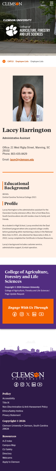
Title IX (5, 402)
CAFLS (11, 61)
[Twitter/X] (28, 385)
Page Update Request (14, 293)
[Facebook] (15, 315)
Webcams (7, 457)
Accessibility (8, 398)
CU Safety (7, 449)
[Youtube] (40, 385)
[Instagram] (22, 315)
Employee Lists (22, 61)
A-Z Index (7, 440)
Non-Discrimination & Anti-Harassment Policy (25, 406)
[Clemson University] (12, 4)
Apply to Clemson (11, 461)
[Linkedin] (34, 385)
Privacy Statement (11, 415)
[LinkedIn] (34, 315)
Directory (6, 453)
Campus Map (9, 445)
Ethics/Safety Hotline (12, 410)
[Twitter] (28, 315)
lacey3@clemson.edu (22, 159)
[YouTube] (41, 315)
